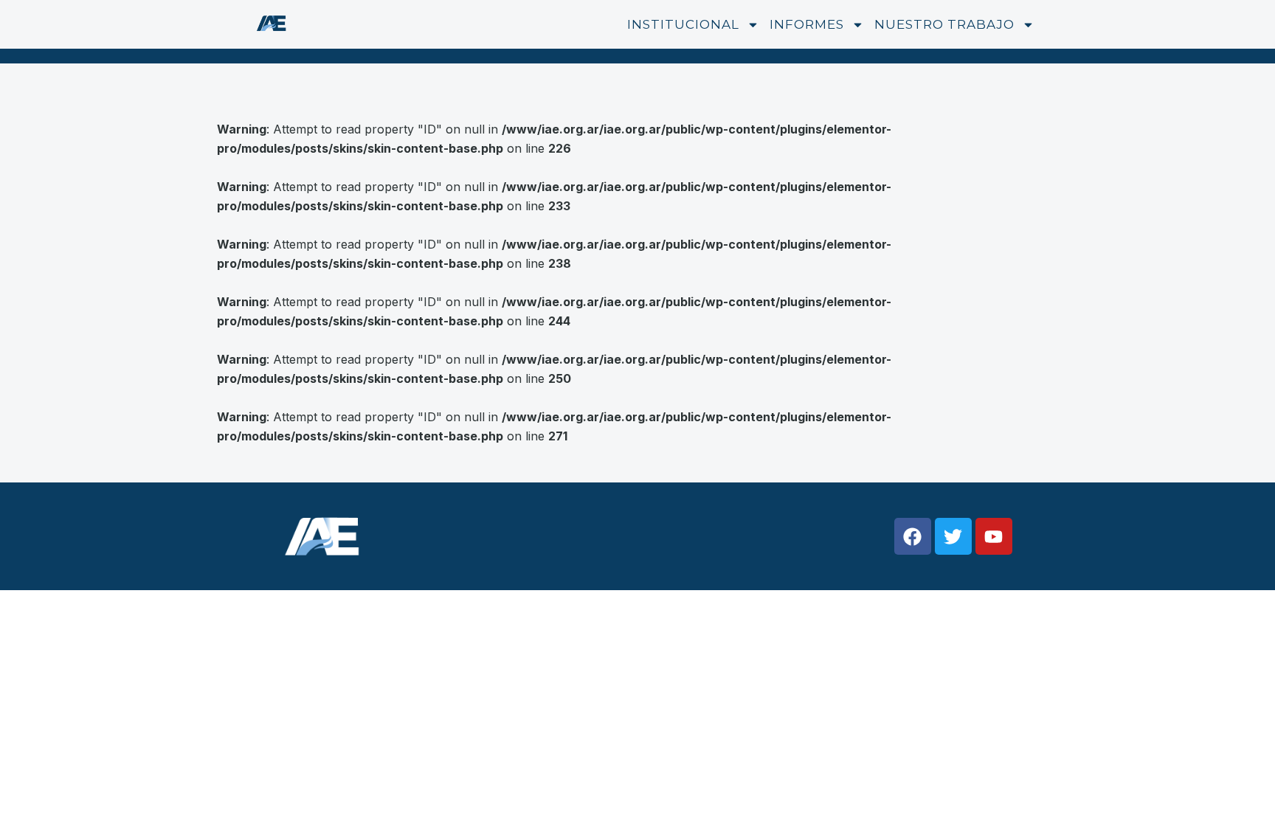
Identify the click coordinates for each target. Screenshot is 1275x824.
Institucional (683, 24)
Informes (807, 24)
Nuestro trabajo (944, 24)
